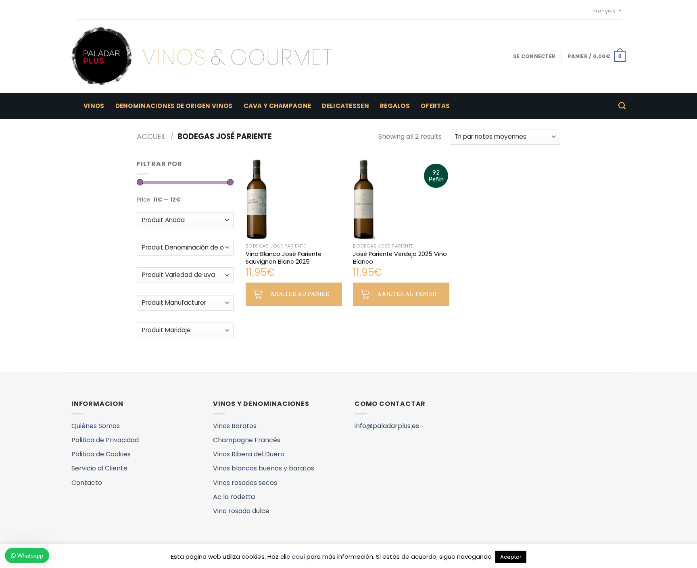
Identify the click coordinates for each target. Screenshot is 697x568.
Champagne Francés (246, 440)
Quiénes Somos (95, 426)
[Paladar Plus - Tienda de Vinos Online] (201, 56)
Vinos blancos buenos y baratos (263, 468)
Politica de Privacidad (105, 440)
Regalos (395, 106)
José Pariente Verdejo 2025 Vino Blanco (400, 257)
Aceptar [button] (511, 557)
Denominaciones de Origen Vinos (174, 106)
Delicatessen (345, 106)
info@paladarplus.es (387, 426)
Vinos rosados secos (245, 482)
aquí (298, 556)
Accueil (151, 136)
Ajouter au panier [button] (299, 294)
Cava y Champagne (277, 106)
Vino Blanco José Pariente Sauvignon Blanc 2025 (283, 257)
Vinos (93, 106)
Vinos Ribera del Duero (248, 454)
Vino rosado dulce (241, 511)
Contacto (86, 482)
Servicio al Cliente (99, 468)
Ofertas (435, 106)
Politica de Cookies (101, 454)
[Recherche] (622, 106)
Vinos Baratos (235, 426)
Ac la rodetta (234, 496)
